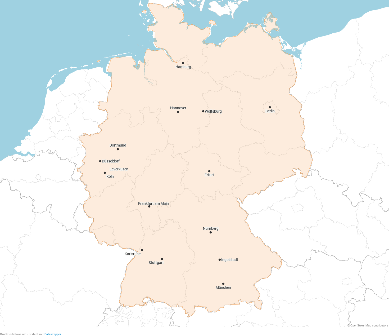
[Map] (194, 163)
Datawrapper (52, 334)
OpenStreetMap (360, 325)
